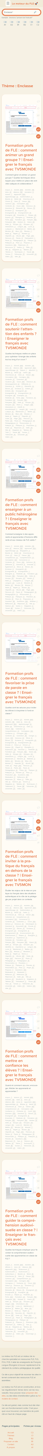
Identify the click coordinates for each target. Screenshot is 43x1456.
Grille (8, 224)
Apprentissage (11, 197)
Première (30, 597)
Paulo (8, 240)
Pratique (32, 240)
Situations (20, 979)
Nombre (25, 233)
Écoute (31, 926)
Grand (30, 222)
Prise (19, 243)
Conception (22, 203)
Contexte (9, 206)
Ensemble (21, 215)
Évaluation (9, 938)
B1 (38, 122)
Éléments (20, 208)
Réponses (23, 245)
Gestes (33, 1120)
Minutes (9, 231)
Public (8, 428)
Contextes (21, 921)
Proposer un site (11, 1442)
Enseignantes (23, 571)
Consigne (24, 377)
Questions (10, 245)
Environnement (27, 933)
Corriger (32, 736)
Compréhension (27, 558)
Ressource (10, 247)
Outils (8, 418)
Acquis (8, 190)
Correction (21, 379)
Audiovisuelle (10, 1272)
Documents (23, 1288)
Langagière (17, 581)
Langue (22, 226)
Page (30, 236)
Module (27, 231)
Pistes (23, 770)
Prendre (9, 599)
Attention (33, 370)
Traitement (10, 786)
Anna (19, 1102)
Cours (20, 206)
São (7, 249)
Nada (8, 233)
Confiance (9, 733)
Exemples (22, 395)
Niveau (26, 587)
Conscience (24, 560)
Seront (26, 782)
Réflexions (10, 604)
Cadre (26, 912)
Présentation (11, 967)
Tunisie (8, 254)
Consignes (9, 1283)
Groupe (17, 224)
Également (10, 567)
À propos (11, 1447)
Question (10, 601)
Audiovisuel (24, 1269)
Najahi (16, 233)
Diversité (31, 564)
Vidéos (31, 986)
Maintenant (20, 229)
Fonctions (31, 398)
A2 (38, 129)
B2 (38, 115)
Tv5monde (19, 254)
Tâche (19, 1143)
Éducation (10, 928)
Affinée (8, 1267)
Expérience (22, 938)
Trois (8, 984)
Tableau (27, 249)
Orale (8, 766)
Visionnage (31, 1334)
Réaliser (33, 601)
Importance (20, 947)
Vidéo (8, 256)
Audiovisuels (24, 1272)
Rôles (20, 779)
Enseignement (24, 213)
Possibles (23, 963)
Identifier (9, 947)
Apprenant (19, 194)
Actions (18, 719)
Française (10, 222)
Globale (21, 1299)
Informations (22, 1304)
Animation (29, 192)
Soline (19, 606)
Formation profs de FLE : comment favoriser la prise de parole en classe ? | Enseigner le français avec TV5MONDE (21, 688)
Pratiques (9, 243)
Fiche (9, 220)
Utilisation (9, 1334)
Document (21, 926)
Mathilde (31, 759)
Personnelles (25, 423)
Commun (10, 203)
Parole (19, 238)
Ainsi (8, 192)
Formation (20, 220)
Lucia (31, 226)
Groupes (28, 224)
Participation (30, 238)
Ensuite (8, 745)
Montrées (27, 951)
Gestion (21, 222)
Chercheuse (28, 199)
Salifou (20, 247)
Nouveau (19, 1313)
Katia (8, 581)
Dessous (30, 206)
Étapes (19, 747)
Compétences (11, 558)
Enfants (9, 391)
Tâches (8, 252)
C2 (38, 101)
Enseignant (21, 210)
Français (31, 220)
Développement (12, 384)
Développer (31, 924)
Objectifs (9, 236)
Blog (11, 1439)
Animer (8, 194)
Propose (28, 243)
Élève (20, 567)
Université (31, 254)
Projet (30, 967)
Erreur (18, 745)
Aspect (23, 370)
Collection (20, 729)
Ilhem (19, 405)
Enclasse (9, 210)
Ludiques (9, 229)
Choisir (8, 201)
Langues (9, 583)
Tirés (7, 432)
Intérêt (21, 407)
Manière (28, 583)
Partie (8, 421)
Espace (9, 217)
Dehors (8, 924)
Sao (19, 1141)
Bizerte (8, 199)
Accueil (11, 1433)
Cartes (26, 372)
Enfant (28, 388)
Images (28, 405)
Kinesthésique (11, 409)
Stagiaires (16, 249)
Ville (17, 256)
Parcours (9, 238)
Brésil (17, 199)
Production (10, 775)
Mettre (31, 229)
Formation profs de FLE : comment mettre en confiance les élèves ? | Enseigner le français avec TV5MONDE (21, 1066)
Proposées (31, 425)
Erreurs (26, 745)
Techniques (19, 252)
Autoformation (26, 197)
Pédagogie (10, 961)
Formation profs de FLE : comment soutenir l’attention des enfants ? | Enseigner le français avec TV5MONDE (21, 334)
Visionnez (9, 1336)
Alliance (17, 192)
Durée (19, 386)
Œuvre (20, 236)
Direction (10, 1113)
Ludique (9, 411)
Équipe (32, 215)
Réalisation (10, 777)
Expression (10, 749)
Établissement (11, 935)
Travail (30, 252)
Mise (19, 231)
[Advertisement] (21, 51)
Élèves (31, 208)
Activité (18, 190)
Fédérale (31, 217)
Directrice (9, 208)
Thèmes (10, 1436)
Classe (26, 201)
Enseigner (10, 215)
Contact (10, 1444)
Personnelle (10, 1136)
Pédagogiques (11, 423)
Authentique (10, 1274)
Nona (24, 954)
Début (8, 1285)
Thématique (21, 981)
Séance (9, 606)
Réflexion (9, 974)
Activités (29, 190)
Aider (19, 722)
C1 (38, 108)
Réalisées (21, 972)
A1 (38, 136)
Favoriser (22, 749)
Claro (17, 201)
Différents (26, 384)
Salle (29, 247)
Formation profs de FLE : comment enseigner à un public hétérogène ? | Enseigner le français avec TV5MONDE (21, 514)
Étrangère (20, 217)
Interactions (10, 226)
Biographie (25, 551)
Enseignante (10, 213)
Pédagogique (19, 240)
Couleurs (9, 382)
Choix (8, 555)
